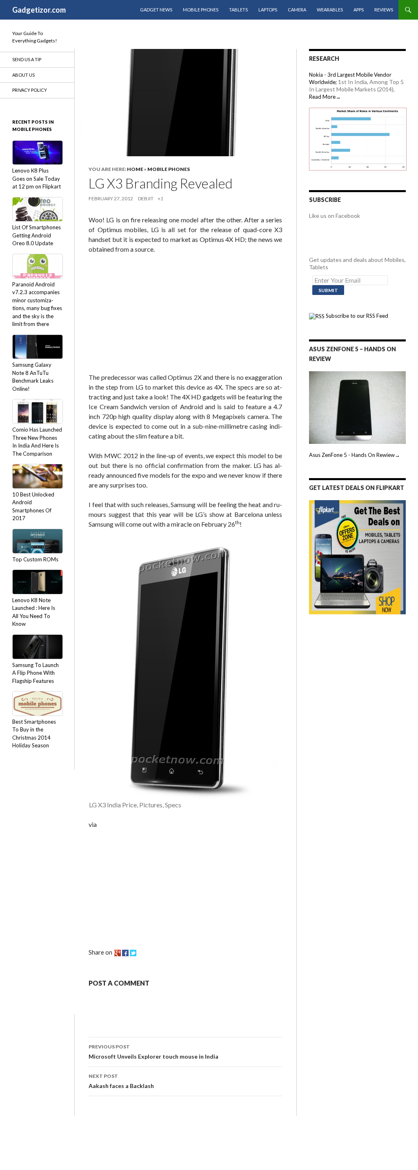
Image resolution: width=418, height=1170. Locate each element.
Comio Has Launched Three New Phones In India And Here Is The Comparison (37, 441)
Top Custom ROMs (35, 559)
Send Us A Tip (26, 59)
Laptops (267, 9)
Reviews (383, 9)
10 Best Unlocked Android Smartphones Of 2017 (33, 506)
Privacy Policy (29, 90)
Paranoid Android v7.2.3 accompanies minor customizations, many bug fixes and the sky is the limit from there (37, 304)
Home (135, 169)
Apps (359, 9)
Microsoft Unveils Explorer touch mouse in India (153, 1052)
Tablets (238, 9)
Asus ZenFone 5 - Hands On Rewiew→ (354, 455)
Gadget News (156, 9)
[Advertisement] (150, 315)
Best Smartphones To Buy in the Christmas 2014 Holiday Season (34, 733)
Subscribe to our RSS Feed (356, 315)
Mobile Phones (200, 9)
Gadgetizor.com (39, 9)
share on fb (125, 953)
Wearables (330, 9)
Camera (297, 9)
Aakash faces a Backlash (121, 1081)
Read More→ (325, 96)
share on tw (133, 953)
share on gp (117, 953)
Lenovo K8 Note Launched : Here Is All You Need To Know (33, 612)
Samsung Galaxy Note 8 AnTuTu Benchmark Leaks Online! (32, 376)
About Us (23, 75)
